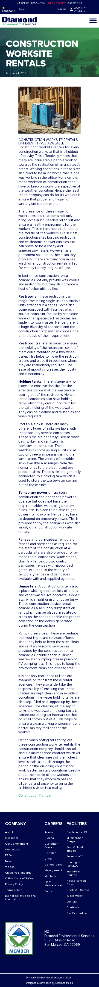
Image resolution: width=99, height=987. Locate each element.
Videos (10, 867)
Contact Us (12, 849)
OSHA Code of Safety (19, 878)
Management (53, 870)
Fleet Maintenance (53, 883)
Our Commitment (16, 844)
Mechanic (50, 876)
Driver (48, 859)
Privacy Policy (14, 884)
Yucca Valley (75, 896)
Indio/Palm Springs (74, 873)
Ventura (72, 901)
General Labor (54, 864)
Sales (48, 891)
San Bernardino (77, 913)
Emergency (59, 3)
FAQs (8, 855)
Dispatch (50, 853)
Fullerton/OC (75, 856)
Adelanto (73, 907)
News (8, 861)
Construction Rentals (34, 795)
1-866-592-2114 (74, 3)
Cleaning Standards (18, 873)
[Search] (49, 9)
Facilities (77, 823)
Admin (48, 832)
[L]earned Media (64, 982)
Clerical (49, 838)
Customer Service (51, 845)
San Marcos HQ (77, 832)
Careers (62, 9)
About (9, 832)
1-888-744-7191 (37, 3)
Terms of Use (13, 890)
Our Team (11, 838)
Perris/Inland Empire (75, 849)
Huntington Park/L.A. (74, 864)
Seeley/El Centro (78, 890)
